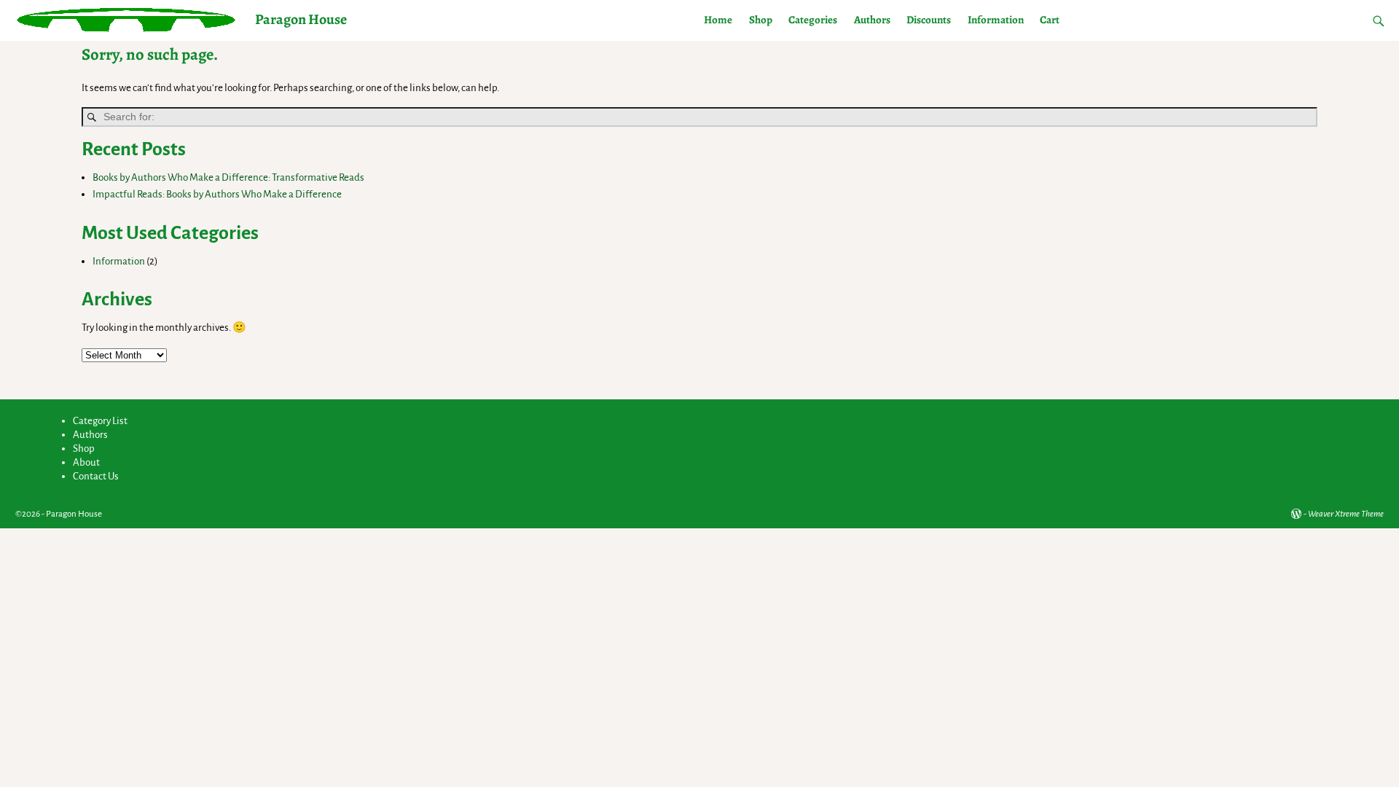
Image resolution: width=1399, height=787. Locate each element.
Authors (872, 19)
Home (718, 19)
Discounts (928, 19)
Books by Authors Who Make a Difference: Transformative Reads (228, 177)
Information (996, 19)
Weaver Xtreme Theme (1346, 514)
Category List (100, 420)
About (86, 462)
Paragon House (301, 19)
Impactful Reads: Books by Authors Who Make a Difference (217, 194)
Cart (1049, 19)
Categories (812, 19)
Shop (760, 19)
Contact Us (96, 476)
